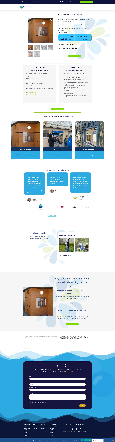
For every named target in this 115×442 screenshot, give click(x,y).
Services (64, 7)
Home (26, 336)
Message (31, 393)
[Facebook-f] (76, 429)
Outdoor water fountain (44, 336)
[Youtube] (80, 429)
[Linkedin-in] (68, 429)
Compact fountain (73, 337)
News (77, 7)
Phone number (32, 387)
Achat (65, 336)
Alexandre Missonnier (82, 431)
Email (30, 382)
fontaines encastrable (75, 338)
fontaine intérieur (79, 337)
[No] (113, 440)
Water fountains (55, 7)
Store (29, 348)
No (84, 440)
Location (83, 336)
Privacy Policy (89, 440)
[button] (51, 20)
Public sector (25, 149)
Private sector (57, 149)
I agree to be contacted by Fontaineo (38, 402)
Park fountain (85, 337)
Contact (83, 7)
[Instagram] (72, 429)
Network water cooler (33, 336)
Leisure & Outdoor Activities (89, 149)
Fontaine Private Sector (67, 338)
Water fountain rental (62, 316)
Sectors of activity (45, 7)
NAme (30, 376)
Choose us (71, 7)
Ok (81, 440)
